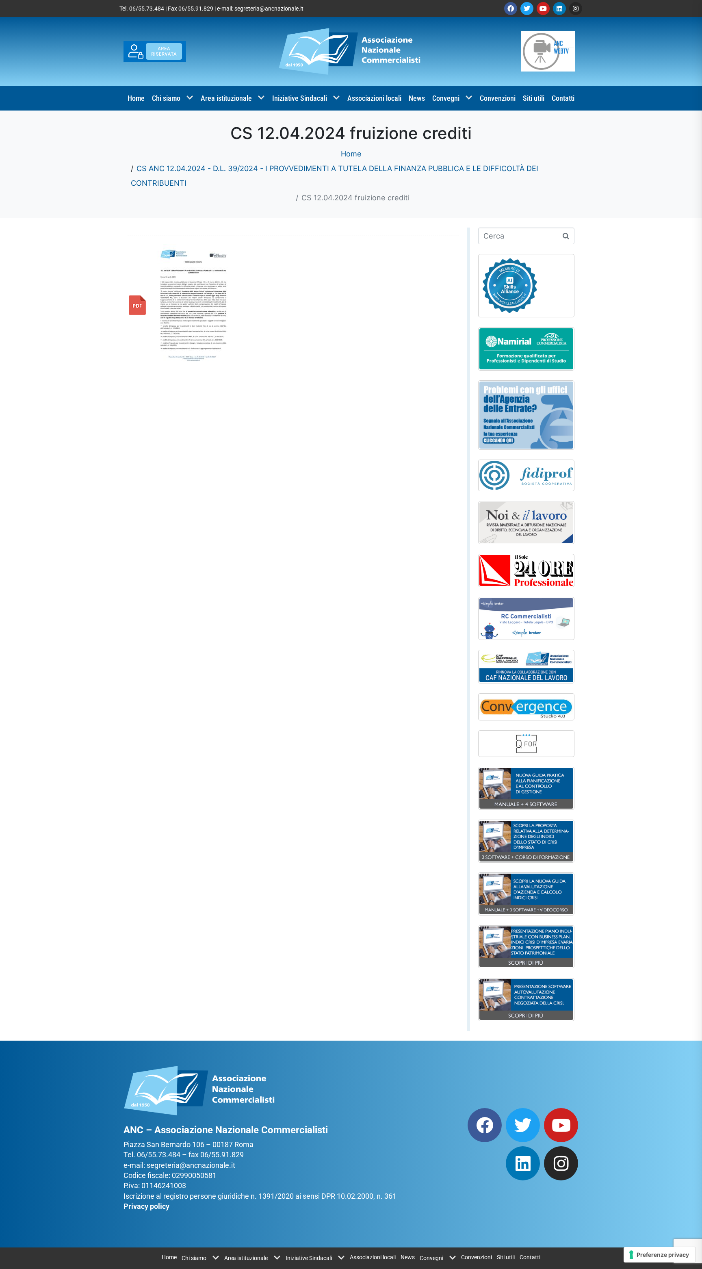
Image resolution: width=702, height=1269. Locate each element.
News (417, 98)
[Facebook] (510, 8)
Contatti (563, 98)
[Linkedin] (559, 8)
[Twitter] (526, 8)
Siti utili (533, 98)
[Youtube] (543, 8)
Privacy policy (146, 1206)
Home (136, 98)
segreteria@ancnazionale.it (268, 8)
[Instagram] (575, 8)
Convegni (445, 98)
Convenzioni (498, 98)
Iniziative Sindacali (299, 98)
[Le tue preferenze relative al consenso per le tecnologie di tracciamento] (660, 1254)
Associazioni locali (374, 98)
